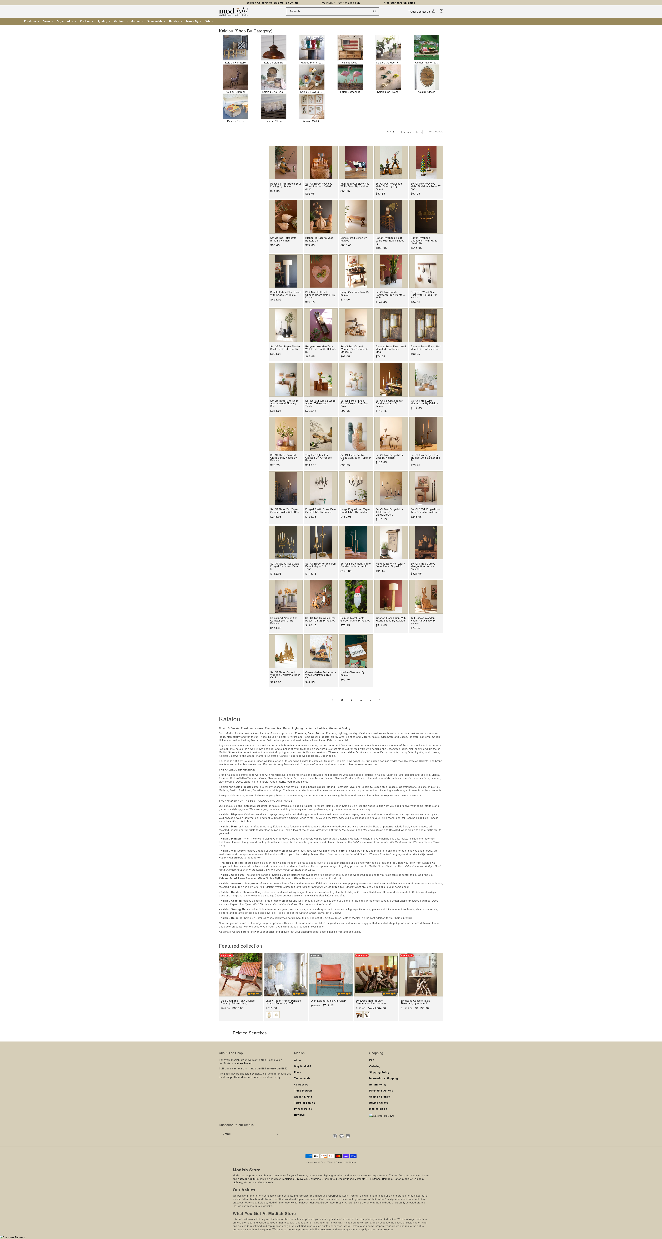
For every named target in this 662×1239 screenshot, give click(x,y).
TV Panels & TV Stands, (367, 1179)
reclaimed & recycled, (295, 1179)
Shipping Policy (379, 1072)
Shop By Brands (379, 1096)
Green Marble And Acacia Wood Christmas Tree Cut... (320, 675)
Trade (411, 11)
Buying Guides (378, 1102)
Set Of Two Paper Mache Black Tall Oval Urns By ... (285, 348)
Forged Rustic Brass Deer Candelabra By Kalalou (320, 510)
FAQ (372, 1060)
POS (329, 1162)
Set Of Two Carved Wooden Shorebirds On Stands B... (354, 349)
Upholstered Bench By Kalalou (353, 239)
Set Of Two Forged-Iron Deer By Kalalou (390, 456)
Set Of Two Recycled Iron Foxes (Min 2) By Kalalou (320, 619)
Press (297, 1072)
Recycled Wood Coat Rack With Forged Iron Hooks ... (424, 295)
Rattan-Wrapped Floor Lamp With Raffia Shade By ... (390, 240)
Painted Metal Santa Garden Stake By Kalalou (355, 619)
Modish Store (320, 1162)
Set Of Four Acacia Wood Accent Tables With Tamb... (320, 403)
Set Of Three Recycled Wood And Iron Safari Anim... (318, 186)
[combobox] (332, 11)
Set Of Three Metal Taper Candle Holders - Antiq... (355, 565)
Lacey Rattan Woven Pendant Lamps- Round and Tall (283, 1002)
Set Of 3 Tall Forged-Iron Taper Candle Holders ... (425, 510)
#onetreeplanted (242, 1063)
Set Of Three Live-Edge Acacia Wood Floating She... (284, 403)
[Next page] (379, 699)
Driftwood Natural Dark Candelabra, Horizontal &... (372, 1002)
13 (369, 699)
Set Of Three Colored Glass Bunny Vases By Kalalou (283, 458)
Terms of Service (304, 1102)
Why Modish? (303, 1066)
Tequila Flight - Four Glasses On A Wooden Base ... (318, 458)
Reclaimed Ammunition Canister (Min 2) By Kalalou (284, 621)
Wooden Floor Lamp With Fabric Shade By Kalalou (391, 619)
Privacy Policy (303, 1108)
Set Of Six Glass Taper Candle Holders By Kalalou (389, 403)
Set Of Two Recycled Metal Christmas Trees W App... (426, 186)
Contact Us (423, 11)
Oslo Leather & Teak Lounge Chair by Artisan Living (238, 1002)
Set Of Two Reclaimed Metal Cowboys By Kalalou (389, 186)
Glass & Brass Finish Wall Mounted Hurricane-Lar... (426, 348)
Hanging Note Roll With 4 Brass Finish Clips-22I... (390, 565)
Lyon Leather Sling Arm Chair (328, 1000)
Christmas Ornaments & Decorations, (331, 1179)
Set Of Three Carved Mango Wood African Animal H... (423, 566)
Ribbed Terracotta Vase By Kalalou (319, 239)
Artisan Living (303, 1096)
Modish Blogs (378, 1108)
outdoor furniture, (248, 1179)
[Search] (375, 11)
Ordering (374, 1066)
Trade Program (303, 1090)
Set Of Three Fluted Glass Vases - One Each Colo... (354, 403)
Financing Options (381, 1090)
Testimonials (302, 1078)
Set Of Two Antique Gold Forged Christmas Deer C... (285, 566)
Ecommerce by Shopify (345, 1162)
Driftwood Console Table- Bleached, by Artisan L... (416, 1002)
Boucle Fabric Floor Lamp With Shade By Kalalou (285, 293)
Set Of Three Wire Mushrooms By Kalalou (424, 402)
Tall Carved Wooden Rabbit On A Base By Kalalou (423, 621)
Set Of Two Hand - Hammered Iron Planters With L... (390, 295)
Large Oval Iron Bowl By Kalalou (354, 293)
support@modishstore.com (242, 1077)
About (298, 1060)
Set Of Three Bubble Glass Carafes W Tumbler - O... (355, 458)
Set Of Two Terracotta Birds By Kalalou (283, 239)
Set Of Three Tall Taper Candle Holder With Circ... (285, 510)
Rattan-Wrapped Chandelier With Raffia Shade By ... (424, 240)
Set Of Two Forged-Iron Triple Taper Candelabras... (390, 512)
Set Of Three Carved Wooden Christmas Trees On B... (285, 675)
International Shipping (383, 1078)
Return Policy (378, 1084)
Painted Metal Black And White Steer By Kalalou (354, 185)
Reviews (299, 1114)
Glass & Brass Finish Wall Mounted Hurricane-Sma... (391, 349)
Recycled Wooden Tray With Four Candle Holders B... (320, 349)
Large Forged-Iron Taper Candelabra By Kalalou (355, 510)
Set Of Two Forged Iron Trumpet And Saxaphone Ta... (425, 458)
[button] (441, 11)
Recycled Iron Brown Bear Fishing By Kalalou (285, 185)
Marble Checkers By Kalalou (352, 673)
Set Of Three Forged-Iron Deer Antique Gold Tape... (320, 566)
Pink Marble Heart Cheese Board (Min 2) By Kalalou (320, 295)
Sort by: (391, 131)
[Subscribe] (277, 1134)
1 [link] (333, 699)
